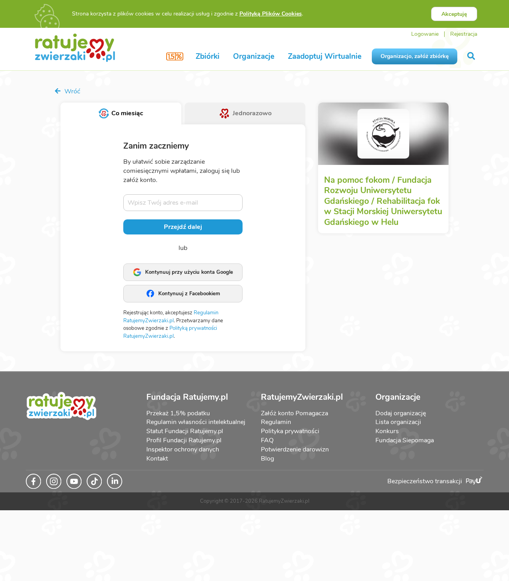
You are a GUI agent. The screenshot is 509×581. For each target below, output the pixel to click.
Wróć (71, 91)
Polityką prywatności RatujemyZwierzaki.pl (170, 332)
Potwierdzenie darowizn (295, 449)
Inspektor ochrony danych (182, 449)
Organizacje (253, 56)
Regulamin (276, 422)
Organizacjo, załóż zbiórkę (415, 56)
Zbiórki (208, 56)
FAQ (267, 440)
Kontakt (157, 458)
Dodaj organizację (400, 413)
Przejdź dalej (183, 227)
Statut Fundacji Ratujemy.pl (184, 431)
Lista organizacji (398, 422)
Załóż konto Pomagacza (294, 413)
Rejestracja (463, 34)
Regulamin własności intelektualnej (195, 422)
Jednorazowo (252, 113)
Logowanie (425, 34)
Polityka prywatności (290, 431)
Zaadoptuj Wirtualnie (324, 56)
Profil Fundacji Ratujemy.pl (183, 440)
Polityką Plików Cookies (270, 13)
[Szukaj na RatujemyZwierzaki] (471, 56)
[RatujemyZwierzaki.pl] (75, 47)
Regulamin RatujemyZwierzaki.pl (170, 316)
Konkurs (387, 431)
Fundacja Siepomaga (404, 440)
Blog (267, 458)
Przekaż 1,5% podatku (178, 413)
